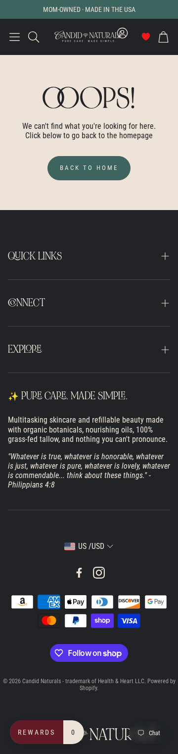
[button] (14, 37)
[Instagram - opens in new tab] (99, 573)
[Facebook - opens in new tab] (79, 573)
